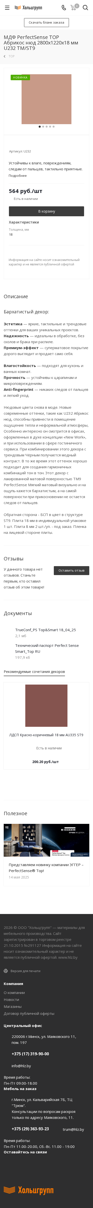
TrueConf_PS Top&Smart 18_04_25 (45, 629)
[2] (16, 144)
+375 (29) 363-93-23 (30, 1129)
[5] (30, 144)
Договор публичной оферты (29, 1013)
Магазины (13, 1006)
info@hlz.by (21, 1065)
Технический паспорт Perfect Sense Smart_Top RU (47, 648)
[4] (25, 144)
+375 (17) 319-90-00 (30, 1054)
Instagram (33, 1163)
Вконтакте (9, 1163)
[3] (21, 144)
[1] (11, 144)
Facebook (21, 1163)
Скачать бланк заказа (46, 22)
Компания (13, 983)
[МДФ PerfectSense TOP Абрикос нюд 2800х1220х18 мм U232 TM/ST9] (46, 99)
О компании (14, 992)
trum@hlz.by (73, 1129)
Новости (11, 999)
